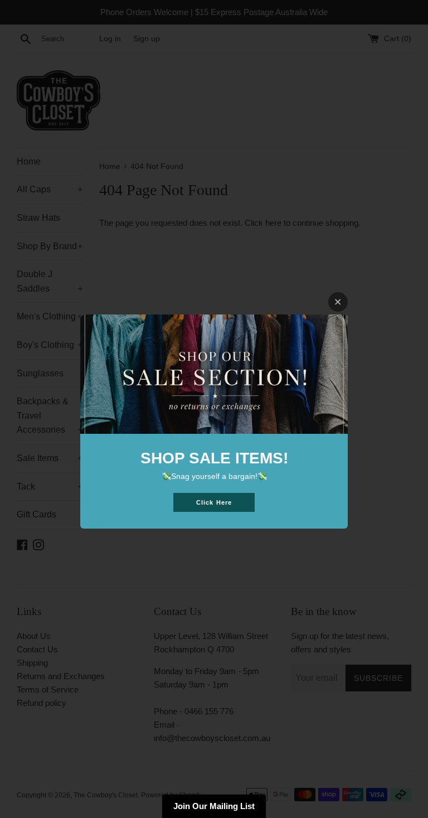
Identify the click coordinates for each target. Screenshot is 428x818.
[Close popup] (338, 302)
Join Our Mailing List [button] (214, 806)
